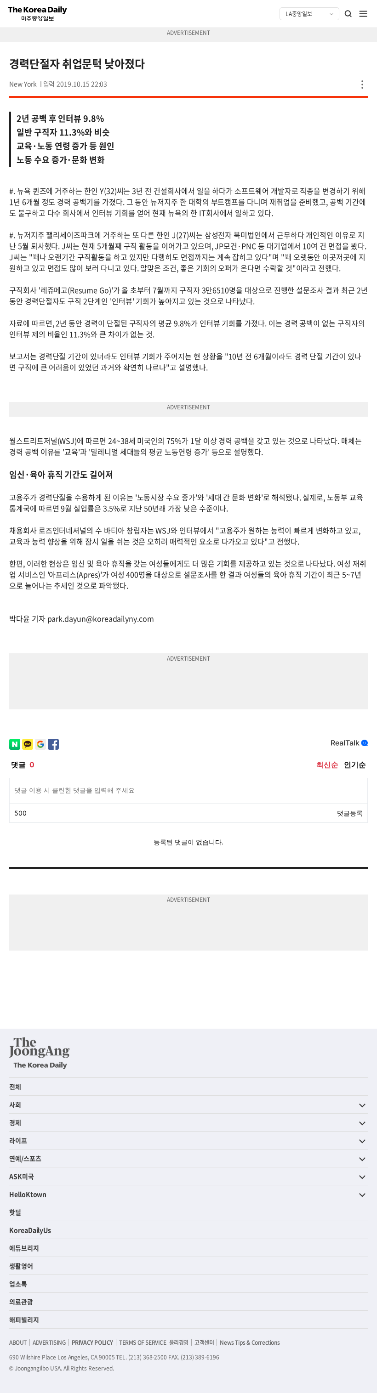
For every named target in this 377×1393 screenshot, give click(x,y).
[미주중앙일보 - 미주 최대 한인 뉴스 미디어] (37, 13)
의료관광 (21, 1301)
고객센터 (204, 1342)
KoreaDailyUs (30, 1229)
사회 (15, 1104)
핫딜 (15, 1212)
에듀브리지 (24, 1247)
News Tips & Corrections (250, 1342)
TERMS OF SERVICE (142, 1342)
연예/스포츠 (25, 1158)
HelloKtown (27, 1194)
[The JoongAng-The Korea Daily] (39, 1053)
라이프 (18, 1140)
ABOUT (18, 1342)
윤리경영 (178, 1342)
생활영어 (21, 1265)
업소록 (18, 1283)
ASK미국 (21, 1176)
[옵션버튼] (362, 84)
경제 (15, 1122)
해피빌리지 (24, 1319)
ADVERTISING (49, 1342)
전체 (15, 1086)
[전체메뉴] (363, 13)
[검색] (348, 13)
